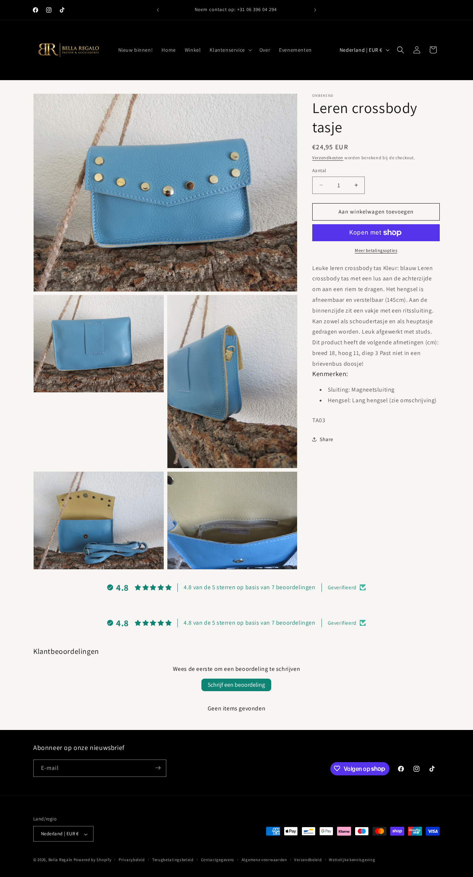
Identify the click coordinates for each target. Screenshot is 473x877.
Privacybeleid (132, 860)
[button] (230, 50)
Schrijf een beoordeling (236, 685)
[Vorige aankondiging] (158, 10)
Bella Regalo (60, 860)
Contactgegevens (218, 860)
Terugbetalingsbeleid (173, 860)
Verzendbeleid (307, 860)
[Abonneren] (158, 768)
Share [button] (326, 439)
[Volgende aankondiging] (315, 10)
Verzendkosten (327, 157)
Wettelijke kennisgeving (352, 860)
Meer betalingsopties (376, 250)
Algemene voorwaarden (264, 860)
